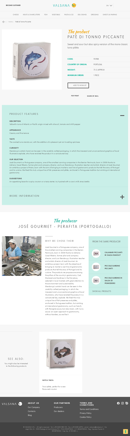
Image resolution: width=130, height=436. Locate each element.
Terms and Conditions (89, 409)
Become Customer (13, 5)
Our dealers (59, 411)
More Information (24, 195)
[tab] (65, 111)
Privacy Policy (85, 413)
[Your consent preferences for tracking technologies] (125, 431)
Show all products (101, 291)
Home (10, 22)
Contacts (32, 411)
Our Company (34, 407)
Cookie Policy (85, 417)
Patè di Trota (48, 380)
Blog (30, 415)
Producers (58, 407)
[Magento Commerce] (65, 5)
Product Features (24, 114)
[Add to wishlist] (77, 386)
